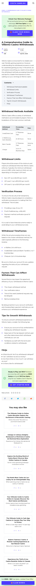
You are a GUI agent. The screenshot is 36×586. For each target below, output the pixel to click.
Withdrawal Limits (13, 89)
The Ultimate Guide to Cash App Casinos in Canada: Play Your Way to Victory (18, 520)
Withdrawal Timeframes (15, 95)
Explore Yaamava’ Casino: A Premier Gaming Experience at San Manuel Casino (18, 541)
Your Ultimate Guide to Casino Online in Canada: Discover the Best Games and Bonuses (18, 499)
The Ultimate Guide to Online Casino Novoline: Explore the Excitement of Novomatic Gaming (18, 415)
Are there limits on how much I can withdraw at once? (17, 360)
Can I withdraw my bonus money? (14, 356)
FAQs (8, 104)
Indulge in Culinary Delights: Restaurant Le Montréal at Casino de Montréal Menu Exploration (18, 437)
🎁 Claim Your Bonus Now (20, 33)
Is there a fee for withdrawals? (13, 363)
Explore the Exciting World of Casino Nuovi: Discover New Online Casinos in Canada (18, 458)
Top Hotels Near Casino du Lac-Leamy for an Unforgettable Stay (18, 478)
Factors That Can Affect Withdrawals (19, 98)
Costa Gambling (18, 3)
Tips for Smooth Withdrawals (16, 101)
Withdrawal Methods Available (17, 87)
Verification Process (13, 92)
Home (3, 10)
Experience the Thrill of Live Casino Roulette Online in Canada (18, 560)
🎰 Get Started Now (19, 385)
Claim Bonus (19, 583)
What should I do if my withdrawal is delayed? (18, 354)
